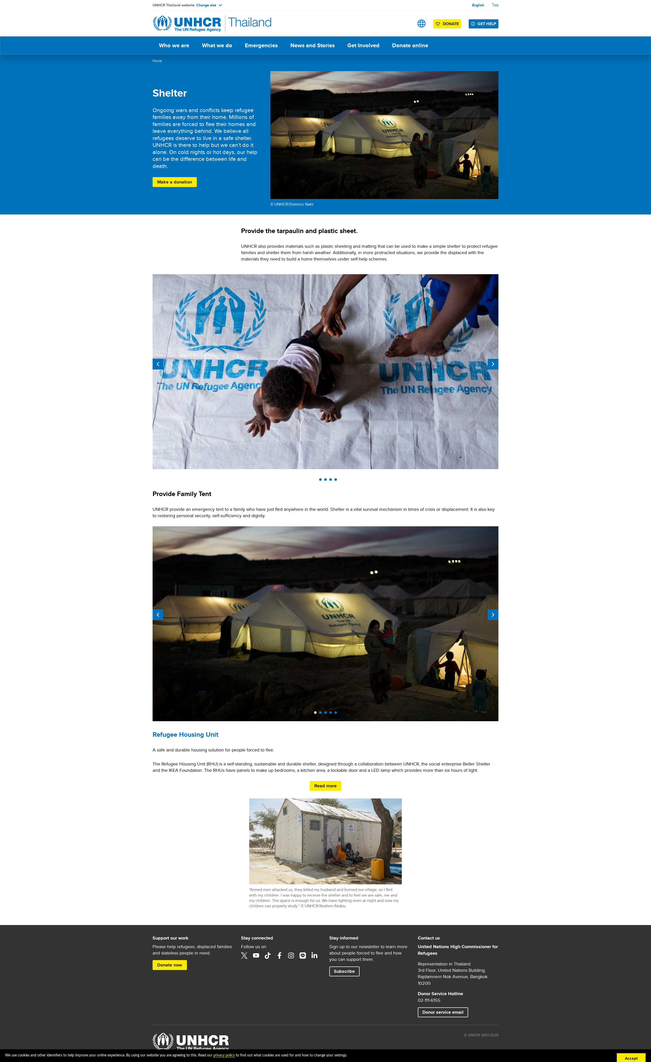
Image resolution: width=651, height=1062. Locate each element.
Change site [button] (206, 5)
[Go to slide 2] (321, 480)
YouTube (256, 955)
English (478, 5)
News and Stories (312, 45)
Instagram (291, 955)
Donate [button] (448, 24)
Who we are (174, 45)
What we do (217, 45)
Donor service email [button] (443, 1012)
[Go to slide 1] (316, 480)
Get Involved (363, 45)
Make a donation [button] (177, 181)
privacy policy (224, 1055)
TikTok (267, 955)
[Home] (188, 23)
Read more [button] (325, 785)
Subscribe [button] (346, 971)
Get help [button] (487, 24)
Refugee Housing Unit (185, 734)
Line (303, 955)
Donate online (413, 45)
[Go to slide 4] (331, 480)
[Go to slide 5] (336, 480)
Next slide (493, 364)
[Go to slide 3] (326, 480)
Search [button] (405, 23)
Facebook (279, 955)
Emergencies (261, 45)
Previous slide (158, 364)
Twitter (244, 955)
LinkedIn (314, 955)
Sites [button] (421, 23)
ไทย (495, 5)
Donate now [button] (172, 964)
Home (157, 60)
